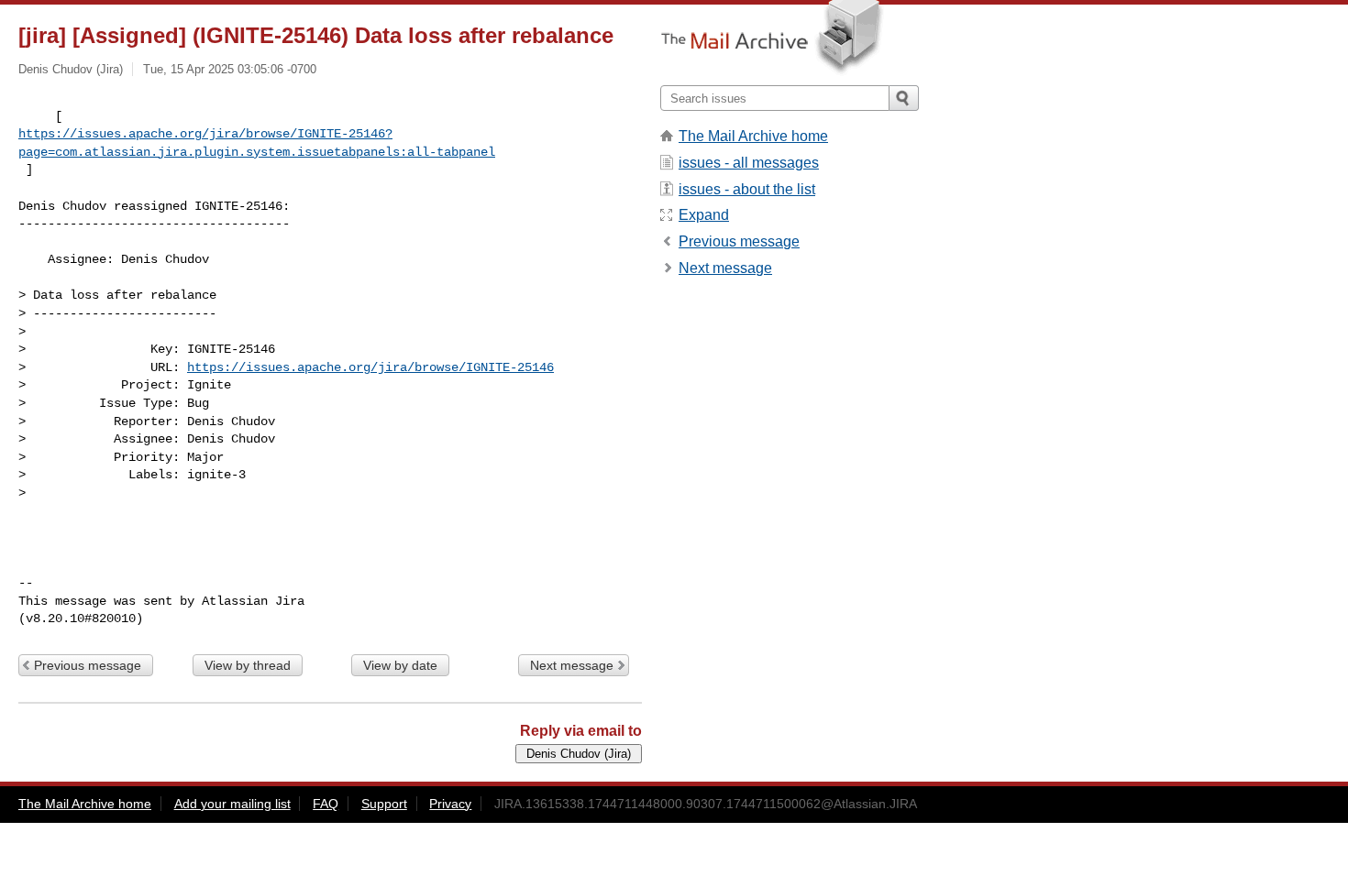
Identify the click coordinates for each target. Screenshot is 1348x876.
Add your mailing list (232, 803)
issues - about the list (747, 189)
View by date (400, 665)
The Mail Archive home (753, 136)
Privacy (450, 803)
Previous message (87, 665)
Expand (704, 215)
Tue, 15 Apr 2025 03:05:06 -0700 (229, 69)
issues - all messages (749, 162)
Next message (571, 665)
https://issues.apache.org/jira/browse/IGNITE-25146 (370, 367)
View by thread (247, 665)
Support (384, 803)
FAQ (325, 803)
